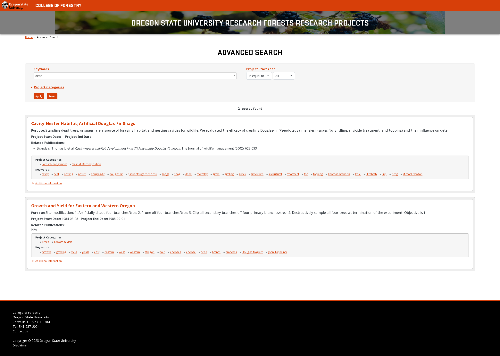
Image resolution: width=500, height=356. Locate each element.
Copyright (20, 341)
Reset (52, 96)
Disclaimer (20, 345)
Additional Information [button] (48, 183)
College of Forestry (58, 5)
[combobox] (135, 76)
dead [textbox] (38, 76)
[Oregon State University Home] (15, 5)
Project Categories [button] (49, 87)
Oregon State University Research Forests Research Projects (250, 22)
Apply (38, 96)
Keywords (41, 69)
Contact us (20, 331)
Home (29, 37)
